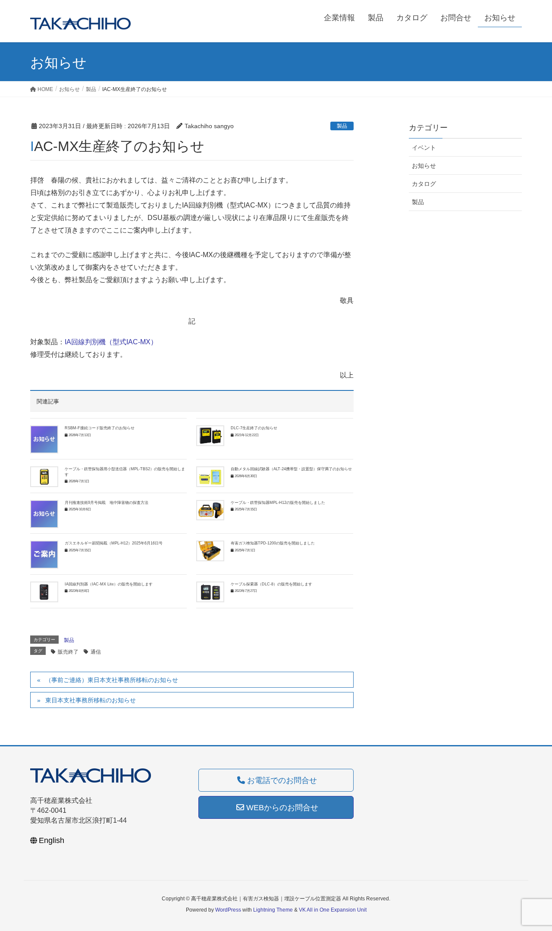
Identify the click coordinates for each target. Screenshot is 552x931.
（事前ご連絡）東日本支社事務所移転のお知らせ (111, 679)
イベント (424, 147)
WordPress (228, 910)
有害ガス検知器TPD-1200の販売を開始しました (273, 543)
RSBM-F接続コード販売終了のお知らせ (100, 428)
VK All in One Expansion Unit (333, 910)
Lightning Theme (273, 910)
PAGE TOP (531, 895)
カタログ (424, 183)
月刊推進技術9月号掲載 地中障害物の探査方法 (106, 502)
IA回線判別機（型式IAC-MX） (111, 342)
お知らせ (424, 165)
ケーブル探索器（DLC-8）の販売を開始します (271, 584)
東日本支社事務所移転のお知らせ (90, 700)
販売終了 (68, 652)
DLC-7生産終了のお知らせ (254, 428)
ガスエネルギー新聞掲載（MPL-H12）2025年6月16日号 (114, 543)
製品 (342, 126)
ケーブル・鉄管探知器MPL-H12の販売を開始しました (278, 502)
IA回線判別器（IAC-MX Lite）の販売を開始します (109, 584)
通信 (96, 652)
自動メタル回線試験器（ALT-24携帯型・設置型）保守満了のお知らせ (291, 469)
